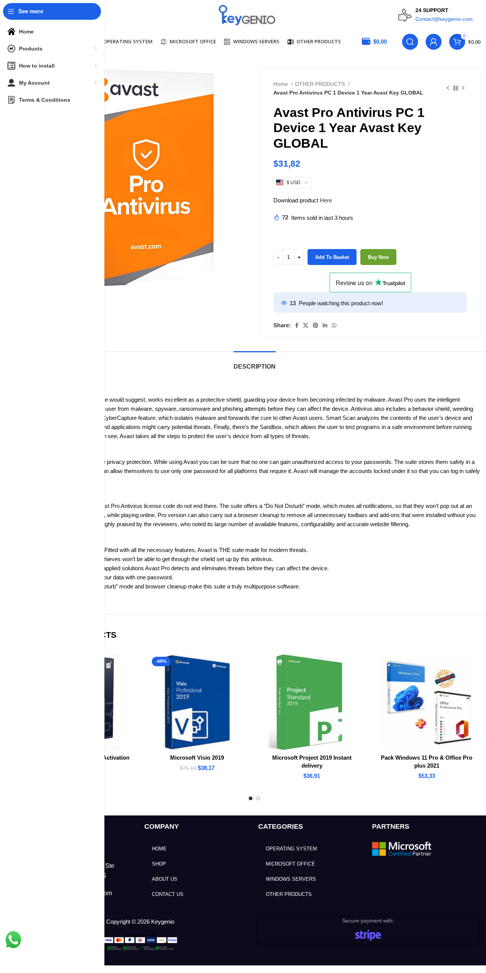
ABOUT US (164, 879)
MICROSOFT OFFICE (290, 864)
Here (326, 200)
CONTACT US (167, 894)
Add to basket (332, 257)
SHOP (159, 864)
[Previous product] (448, 88)
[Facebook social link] (297, 325)
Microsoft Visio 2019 (197, 757)
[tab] (255, 362)
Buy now (378, 257)
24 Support (431, 10)
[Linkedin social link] (325, 325)
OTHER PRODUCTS (320, 84)
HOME (159, 849)
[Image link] (402, 848)
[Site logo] (247, 14)
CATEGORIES (280, 826)
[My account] (433, 41)
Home (281, 84)
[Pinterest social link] (315, 325)
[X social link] (306, 325)
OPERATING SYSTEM (291, 849)
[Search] (410, 41)
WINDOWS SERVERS (291, 879)
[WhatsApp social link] (334, 325)
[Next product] (463, 88)
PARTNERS (390, 826)
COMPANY (161, 826)
